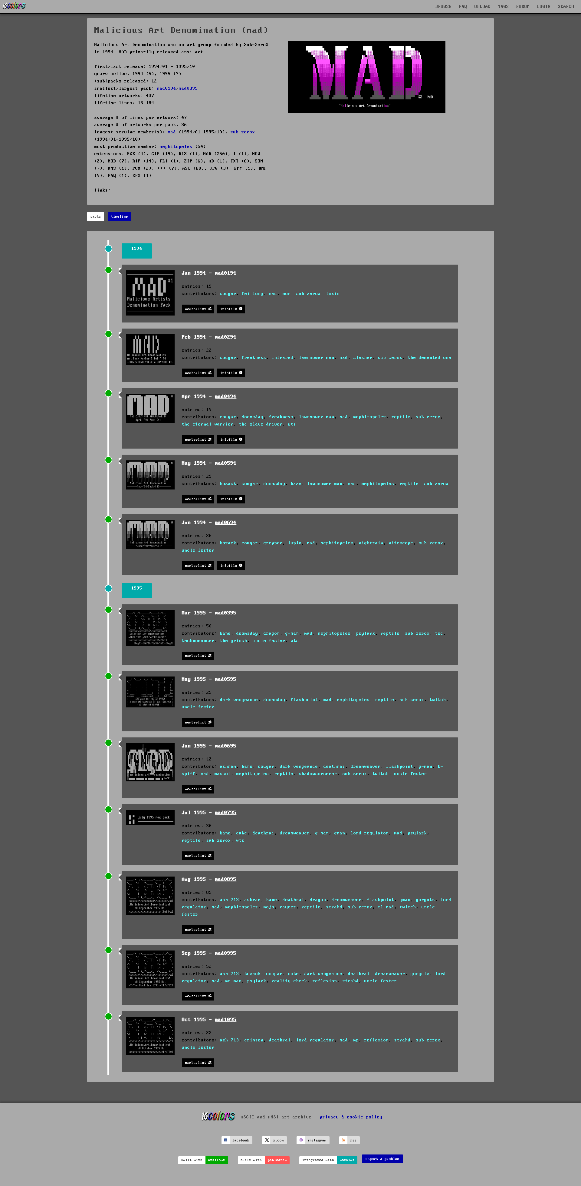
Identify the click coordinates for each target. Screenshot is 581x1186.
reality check (289, 981)
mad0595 (225, 679)
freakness (254, 357)
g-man (292, 633)
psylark (365, 633)
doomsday (253, 417)
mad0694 (225, 523)
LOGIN (544, 6)
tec (439, 633)
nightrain (371, 543)
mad (172, 132)
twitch (438, 699)
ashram (228, 766)
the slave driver (261, 424)
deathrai (334, 766)
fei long (253, 293)
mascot (223, 773)
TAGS (503, 6)
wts (292, 424)
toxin (333, 293)
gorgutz (425, 899)
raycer (288, 907)
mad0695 (225, 746)
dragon (272, 633)
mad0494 (225, 396)
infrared (283, 357)
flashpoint (304, 699)
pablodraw (277, 1160)
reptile (401, 417)
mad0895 (188, 88)
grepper (273, 543)
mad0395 (225, 613)
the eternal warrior (208, 424)
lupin (295, 543)
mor (287, 293)
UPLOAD (482, 6)
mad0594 (225, 463)
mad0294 (225, 337)
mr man (233, 981)
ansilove (216, 1160)
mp (356, 1040)
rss (353, 1140)
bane (225, 633)
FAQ (463, 6)
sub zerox (243, 132)
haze (296, 483)
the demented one (429, 357)
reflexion (325, 981)
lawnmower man (316, 357)
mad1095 (225, 1020)
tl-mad (386, 907)
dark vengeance (239, 699)
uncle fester (198, 550)
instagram (317, 1140)
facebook (240, 1140)
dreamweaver (366, 766)
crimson (254, 1040)
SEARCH (566, 6)
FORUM (523, 6)
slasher (363, 357)
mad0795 (225, 813)
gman (339, 833)
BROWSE (443, 6)
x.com (278, 1140)
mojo (269, 907)
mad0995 (225, 953)
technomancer (198, 640)
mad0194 (166, 88)
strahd (334, 907)
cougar (228, 293)
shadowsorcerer (318, 773)
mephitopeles (176, 146)
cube (241, 833)
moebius (347, 1160)
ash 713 (229, 899)
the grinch (233, 640)
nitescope (401, 543)
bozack (228, 483)
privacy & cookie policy (351, 1117)
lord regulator (370, 833)
